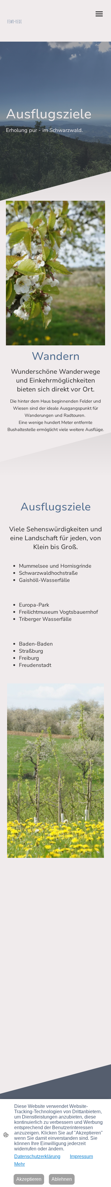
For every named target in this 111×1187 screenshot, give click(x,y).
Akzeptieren (28, 1179)
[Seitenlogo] (30, 29)
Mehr (19, 1164)
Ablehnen (62, 1179)
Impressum (81, 1156)
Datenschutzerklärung (37, 1156)
